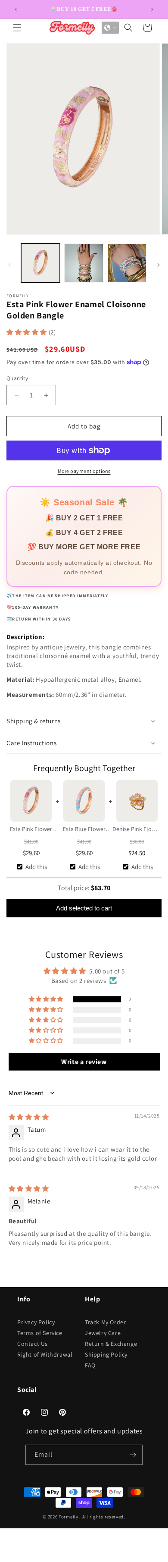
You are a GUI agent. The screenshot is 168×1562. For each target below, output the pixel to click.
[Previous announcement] (15, 9)
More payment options (84, 471)
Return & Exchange (111, 1344)
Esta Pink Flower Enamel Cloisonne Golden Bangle (31, 830)
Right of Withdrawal (44, 1354)
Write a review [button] (83, 1061)
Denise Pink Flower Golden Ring (136, 830)
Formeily (68, 1517)
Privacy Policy (36, 1322)
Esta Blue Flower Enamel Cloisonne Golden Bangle (84, 830)
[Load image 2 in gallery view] (83, 262)
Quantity (17, 378)
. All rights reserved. (102, 1517)
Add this (36, 867)
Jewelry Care (103, 1333)
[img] (29, 1117)
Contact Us (32, 1344)
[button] (17, 27)
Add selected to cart (84, 908)
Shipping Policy (106, 1354)
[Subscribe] (132, 1455)
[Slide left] (9, 264)
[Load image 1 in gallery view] (40, 262)
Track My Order (105, 1322)
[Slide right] (158, 264)
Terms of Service (39, 1333)
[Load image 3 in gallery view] (127, 262)
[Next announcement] (152, 9)
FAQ (90, 1365)
